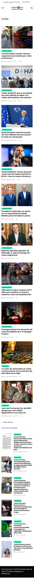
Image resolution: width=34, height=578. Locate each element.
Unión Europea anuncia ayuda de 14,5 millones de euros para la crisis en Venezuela (16, 134)
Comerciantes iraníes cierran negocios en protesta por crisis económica (16, 55)
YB (17, 258)
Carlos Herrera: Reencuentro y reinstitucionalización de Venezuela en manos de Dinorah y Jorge (23, 507)
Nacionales (5, 366)
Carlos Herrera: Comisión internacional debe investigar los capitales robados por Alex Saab (23, 528)
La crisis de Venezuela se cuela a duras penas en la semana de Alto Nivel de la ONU (16, 371)
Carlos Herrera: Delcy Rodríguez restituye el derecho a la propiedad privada (23, 547)
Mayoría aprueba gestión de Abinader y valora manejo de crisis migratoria (15, 252)
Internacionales (6, 51)
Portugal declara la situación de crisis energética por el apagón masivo (16, 331)
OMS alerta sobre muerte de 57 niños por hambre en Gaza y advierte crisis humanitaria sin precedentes (16, 293)
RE (16, 219)
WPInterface (5, 574)
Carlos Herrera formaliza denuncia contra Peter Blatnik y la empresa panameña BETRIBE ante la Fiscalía (23, 464)
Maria (20, 61)
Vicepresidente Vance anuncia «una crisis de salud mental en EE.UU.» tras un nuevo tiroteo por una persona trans (16, 175)
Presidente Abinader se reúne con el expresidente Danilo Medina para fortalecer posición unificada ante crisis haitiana (17, 214)
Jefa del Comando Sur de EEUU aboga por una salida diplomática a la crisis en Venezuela (16, 411)
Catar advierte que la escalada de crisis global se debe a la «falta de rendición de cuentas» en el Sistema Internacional (16, 96)
